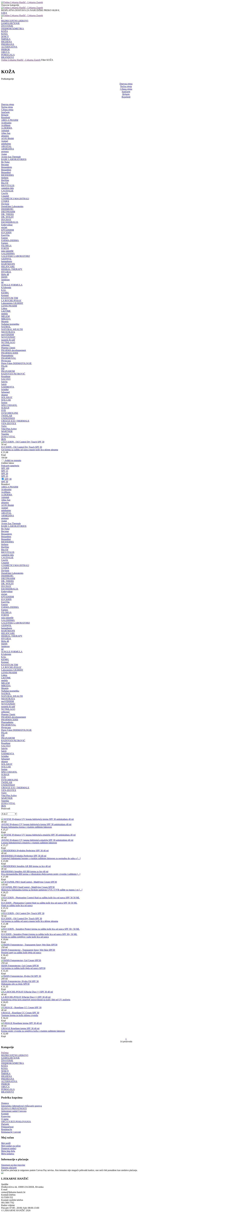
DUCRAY (6, 219)
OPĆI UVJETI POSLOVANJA (16, 1121)
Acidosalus (6, 122)
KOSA (4, 34)
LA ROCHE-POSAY (11, 300)
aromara (5, 151)
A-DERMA (6, 128)
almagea (5, 136)
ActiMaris (5, 125)
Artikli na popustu (13, 460)
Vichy (4, 426)
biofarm (4, 177)
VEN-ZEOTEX (8, 423)
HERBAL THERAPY (11, 269)
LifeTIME (6, 311)
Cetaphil (5, 196)
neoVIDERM (7, 334)
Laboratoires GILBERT (12, 303)
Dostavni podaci (8, 1148)
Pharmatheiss (7, 355)
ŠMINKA (5, 39)
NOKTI (5, 36)
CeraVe (4, 193)
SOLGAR (6, 400)
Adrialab (5, 130)
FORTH (5, 248)
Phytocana (6, 360)
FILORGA (6, 245)
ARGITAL (6, 146)
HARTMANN (8, 264)
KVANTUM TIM (9, 298)
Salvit (3, 384)
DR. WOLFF (7, 217)
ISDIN (4, 277)
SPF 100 (5, 468)
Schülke (5, 389)
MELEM (5, 316)
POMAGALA (8, 54)
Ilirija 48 (5, 274)
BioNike (5, 180)
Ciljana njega (126, 89)
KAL (3, 290)
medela (4, 313)
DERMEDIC (7, 209)
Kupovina (5, 1116)
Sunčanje (126, 91)
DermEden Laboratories (12, 206)
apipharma (6, 143)
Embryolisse (7, 224)
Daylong (5, 204)
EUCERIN (6, 232)
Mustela (4, 321)
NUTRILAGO (8, 342)
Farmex (4, 243)
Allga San (5, 133)
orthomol (5, 345)
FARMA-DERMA (10, 240)
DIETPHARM (8, 211)
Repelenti (126, 97)
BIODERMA (7, 175)
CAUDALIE (7, 190)
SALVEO (5, 379)
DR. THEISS (7, 214)
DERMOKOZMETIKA (12, 28)
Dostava (5, 1103)
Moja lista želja (8, 1151)
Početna (4, 1052)
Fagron (4, 238)
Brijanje (126, 94)
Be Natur (5, 162)
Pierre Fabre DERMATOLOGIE (16, 363)
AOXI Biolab (7, 138)
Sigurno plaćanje (9, 1167)
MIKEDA (6, 319)
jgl (2, 282)
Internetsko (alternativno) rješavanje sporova (21, 1106)
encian (4, 227)
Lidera (4, 308)
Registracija (6, 1129)
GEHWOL (6, 258)
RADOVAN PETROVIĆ (13, 374)
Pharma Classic (8, 347)
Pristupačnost (7, 1127)
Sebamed (5, 392)
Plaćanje (5, 1124)
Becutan (5, 164)
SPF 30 (8, 479)
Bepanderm (6, 167)
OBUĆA (5, 52)
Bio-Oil (4, 183)
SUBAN (5, 408)
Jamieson (5, 279)
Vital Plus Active (9, 428)
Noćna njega (126, 86)
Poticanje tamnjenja (10, 465)
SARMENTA (7, 387)
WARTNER (7, 431)
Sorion (4, 402)
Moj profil (5, 1143)
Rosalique (5, 376)
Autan (4, 154)
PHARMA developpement (13, 350)
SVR (3, 410)
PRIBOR (5, 49)
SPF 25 (4, 476)
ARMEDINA (7, 149)
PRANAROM (8, 371)
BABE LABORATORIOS (13, 159)
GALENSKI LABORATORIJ (15, 256)
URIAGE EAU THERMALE (15, 421)
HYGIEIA (6, 272)
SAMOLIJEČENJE (10, 23)
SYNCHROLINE (9, 413)
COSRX (5, 201)
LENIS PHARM (9, 306)
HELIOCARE (8, 266)
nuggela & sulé (8, 340)
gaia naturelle (7, 251)
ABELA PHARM (9, 120)
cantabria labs (7, 188)
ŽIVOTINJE (7, 26)
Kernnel (5, 295)
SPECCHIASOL (9, 405)
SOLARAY (6, 397)
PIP (3, 368)
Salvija (4, 381)
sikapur (4, 394)
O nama (4, 1119)
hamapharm (6, 261)
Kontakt (5, 1113)
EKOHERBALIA (9, 222)
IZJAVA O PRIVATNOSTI (14, 1108)
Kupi (3, 455)
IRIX (3, 439)
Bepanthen (6, 170)
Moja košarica (7, 1153)
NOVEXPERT (8, 337)
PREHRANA (7, 44)
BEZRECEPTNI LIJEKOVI (14, 20)
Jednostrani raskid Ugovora (13, 1111)
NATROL (6, 326)
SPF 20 (4, 473)
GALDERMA (8, 253)
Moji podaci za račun (11, 1146)
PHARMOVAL (8, 358)
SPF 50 (4, 481)
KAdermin (6, 287)
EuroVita (5, 235)
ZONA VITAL (8, 436)
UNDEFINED (8, 418)
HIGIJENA (6, 41)
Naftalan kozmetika (10, 324)
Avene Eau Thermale (11, 156)
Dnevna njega (126, 84)
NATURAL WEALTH (12, 329)
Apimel (4, 141)
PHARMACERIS (9, 353)
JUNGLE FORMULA (11, 285)
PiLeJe (4, 366)
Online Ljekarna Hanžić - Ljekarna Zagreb (21, 60)
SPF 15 (4, 471)
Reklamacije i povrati (11, 1132)
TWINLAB (6, 415)
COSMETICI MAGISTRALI (15, 198)
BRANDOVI (7, 57)
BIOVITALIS (7, 185)
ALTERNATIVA (9, 47)
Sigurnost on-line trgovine (13, 1165)
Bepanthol (6, 172)
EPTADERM (7, 230)
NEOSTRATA (8, 332)
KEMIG (5, 292)
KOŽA (4, 31)
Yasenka (5, 434)
